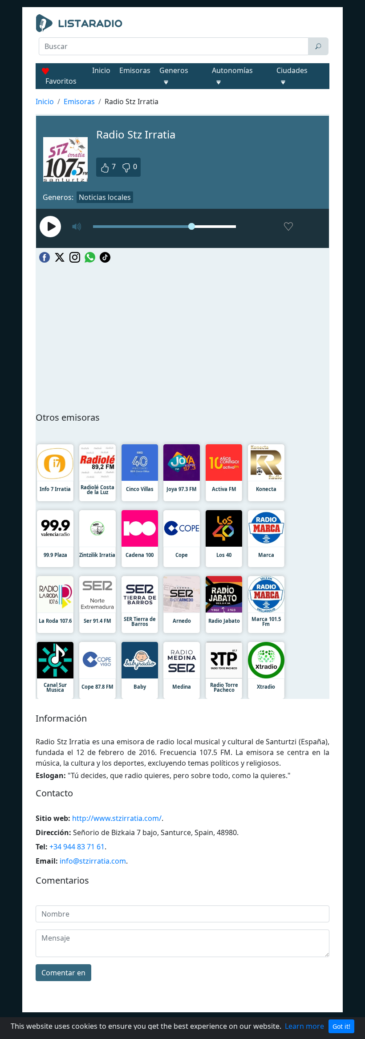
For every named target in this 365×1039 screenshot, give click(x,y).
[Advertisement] (182, 78)
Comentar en (63, 973)
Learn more (304, 1026)
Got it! (341, 1026)
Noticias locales (105, 197)
